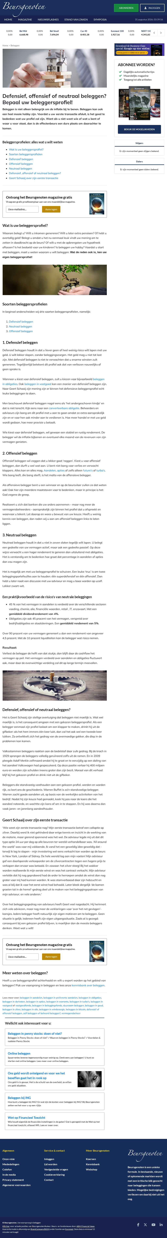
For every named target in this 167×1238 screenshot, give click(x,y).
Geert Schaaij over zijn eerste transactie (33, 178)
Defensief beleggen (21, 159)
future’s (88, 470)
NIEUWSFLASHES (48, 19)
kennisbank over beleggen (88, 985)
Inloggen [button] (154, 7)
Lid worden (50, 1164)
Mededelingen (10, 1164)
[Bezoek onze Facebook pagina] (138, 1225)
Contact (48, 1179)
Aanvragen (51, 209)
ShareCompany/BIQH (39, 1229)
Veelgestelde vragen (56, 1169)
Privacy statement (13, 1179)
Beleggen (15, 45)
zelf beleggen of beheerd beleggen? (41, 1013)
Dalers (139, 161)
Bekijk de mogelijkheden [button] (139, 129)
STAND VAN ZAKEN (76, 19)
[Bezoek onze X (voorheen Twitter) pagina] (145, 1225)
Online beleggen (19, 1053)
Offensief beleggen (21, 163)
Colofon (7, 1169)
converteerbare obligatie (64, 408)
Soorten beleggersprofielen (25, 154)
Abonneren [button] (126, 7)
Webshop (91, 1169)
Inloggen (49, 1158)
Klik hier (6, 1226)
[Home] (146, 1155)
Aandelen (50, 470)
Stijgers (139, 143)
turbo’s (100, 470)
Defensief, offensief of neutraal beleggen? (35, 173)
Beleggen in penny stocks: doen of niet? (35, 1033)
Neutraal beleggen (20, 168)
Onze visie (8, 1158)
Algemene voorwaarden (16, 1184)
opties (61, 470)
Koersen (91, 1158)
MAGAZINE (25, 19)
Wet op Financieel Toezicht (26, 1117)
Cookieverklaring (54, 1174)
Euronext (69, 1229)
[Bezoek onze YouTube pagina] (153, 1225)
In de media (9, 1174)
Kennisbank (93, 1164)
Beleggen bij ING (19, 1098)
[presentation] (154, 32)
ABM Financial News (85, 1226)
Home (5, 45)
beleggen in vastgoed (37, 384)
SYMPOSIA (100, 19)
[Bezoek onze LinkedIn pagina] (161, 1225)
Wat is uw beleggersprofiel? (26, 149)
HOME (8, 19)
